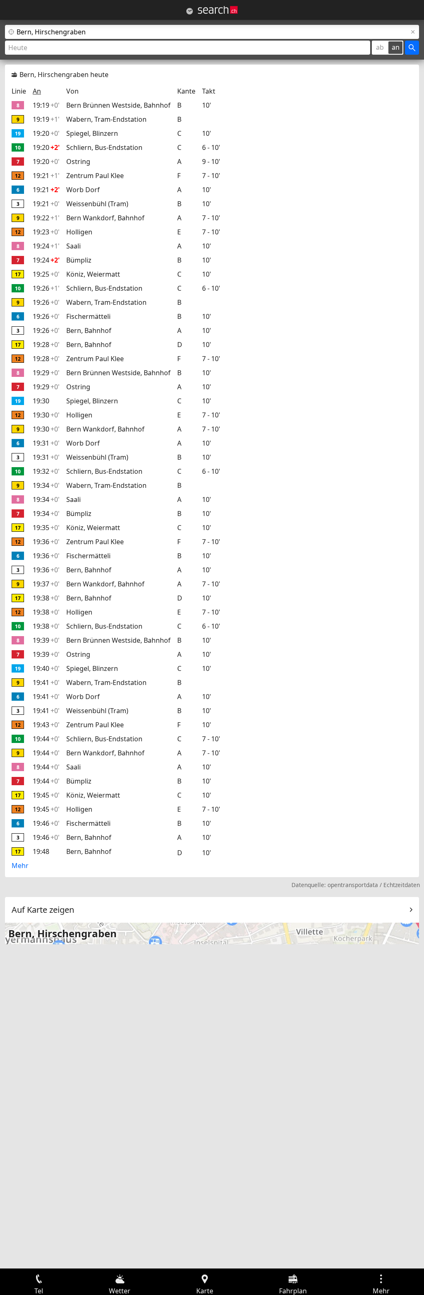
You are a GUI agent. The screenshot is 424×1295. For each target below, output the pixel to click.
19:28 (46, 344)
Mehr (20, 865)
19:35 (46, 527)
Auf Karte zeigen (43, 909)
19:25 (46, 274)
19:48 (41, 851)
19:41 (46, 682)
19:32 (46, 471)
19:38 (46, 598)
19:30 (41, 400)
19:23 (46, 231)
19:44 (46, 738)
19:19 (46, 105)
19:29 (46, 372)
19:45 (46, 795)
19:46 (46, 823)
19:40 (46, 668)
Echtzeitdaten (401, 885)
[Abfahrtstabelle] (189, 11)
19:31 (46, 443)
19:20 (46, 133)
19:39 (46, 640)
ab (380, 47)
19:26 (46, 288)
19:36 (46, 541)
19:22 (46, 217)
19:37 (46, 583)
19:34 (46, 485)
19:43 (46, 724)
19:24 (46, 246)
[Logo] (218, 10)
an (396, 47)
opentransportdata (353, 885)
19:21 (46, 175)
